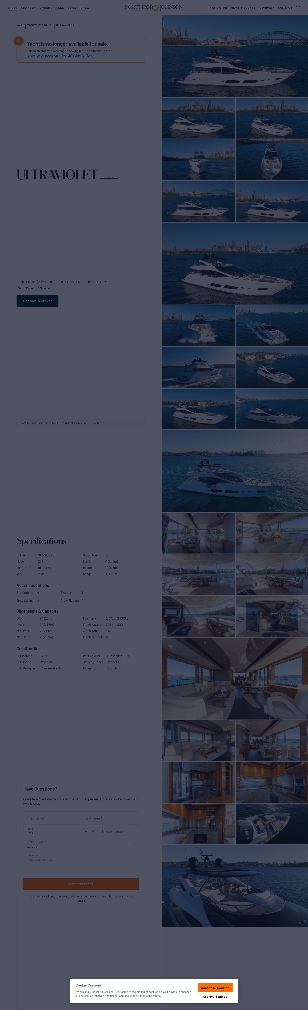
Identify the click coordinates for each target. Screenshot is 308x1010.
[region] (154, 991)
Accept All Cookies (215, 988)
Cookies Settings (215, 996)
